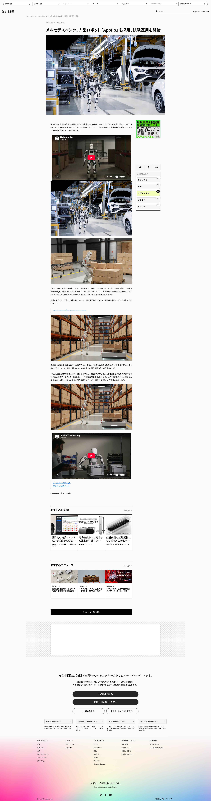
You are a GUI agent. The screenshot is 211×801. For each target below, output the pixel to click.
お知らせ (68, 747)
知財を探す (8, 4)
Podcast (96, 761)
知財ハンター (126, 747)
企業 (39, 751)
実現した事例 (41, 757)
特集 (95, 751)
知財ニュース (69, 744)
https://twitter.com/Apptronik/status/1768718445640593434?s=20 (69, 310)
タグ (38, 744)
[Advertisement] (148, 152)
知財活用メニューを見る (105, 702)
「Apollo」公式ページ (61, 486)
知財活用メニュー (128, 754)
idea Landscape (156, 4)
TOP (27, 16)
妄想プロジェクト (43, 754)
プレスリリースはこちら (62, 483)
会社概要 (125, 744)
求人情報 (153, 740)
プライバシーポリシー (168, 799)
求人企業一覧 (154, 744)
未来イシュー (68, 4)
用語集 (96, 757)
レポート (96, 754)
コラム (96, 744)
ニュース (95, 4)
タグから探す (38, 4)
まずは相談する (105, 694)
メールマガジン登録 (202, 11)
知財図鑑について (186, 4)
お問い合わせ (126, 751)
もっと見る (127, 510)
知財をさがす (42, 740)
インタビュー (98, 747)
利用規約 (158, 799)
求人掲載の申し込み (157, 747)
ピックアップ (125, 4)
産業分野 (40, 747)
